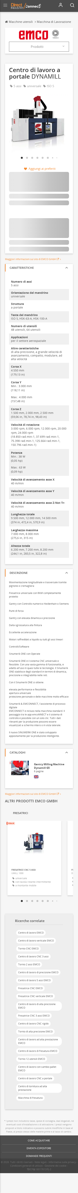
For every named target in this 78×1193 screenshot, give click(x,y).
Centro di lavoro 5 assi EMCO (34, 980)
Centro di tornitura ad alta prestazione (32, 1088)
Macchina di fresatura (30, 1098)
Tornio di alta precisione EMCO (35, 1031)
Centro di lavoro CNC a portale (35, 1078)
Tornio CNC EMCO (28, 948)
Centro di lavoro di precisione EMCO (38, 972)
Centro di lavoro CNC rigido (33, 1023)
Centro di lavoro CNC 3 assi (33, 956)
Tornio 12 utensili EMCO (31, 1059)
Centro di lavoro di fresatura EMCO (37, 1051)
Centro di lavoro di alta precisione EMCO (37, 1005)
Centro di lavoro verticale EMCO (36, 940)
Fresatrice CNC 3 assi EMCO (34, 1015)
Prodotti (37, 46)
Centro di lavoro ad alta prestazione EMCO (38, 1041)
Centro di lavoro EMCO (31, 932)
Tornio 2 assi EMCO (29, 964)
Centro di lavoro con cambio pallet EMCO (37, 1068)
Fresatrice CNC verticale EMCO (35, 996)
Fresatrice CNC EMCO (30, 988)
